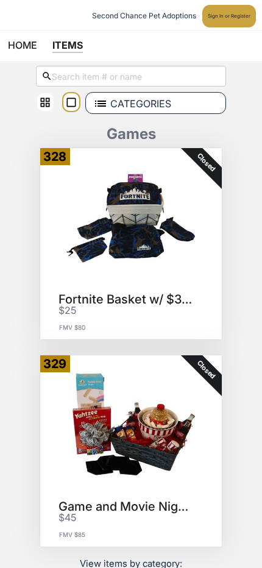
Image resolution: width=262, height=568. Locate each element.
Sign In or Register (229, 16)
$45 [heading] (67, 518)
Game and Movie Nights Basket (126, 506)
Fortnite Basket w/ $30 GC (126, 299)
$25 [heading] (67, 310)
